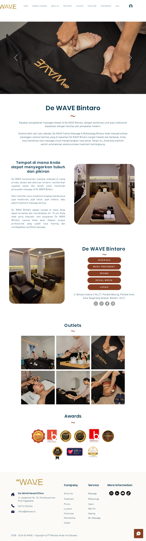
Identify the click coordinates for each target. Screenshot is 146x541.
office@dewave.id (26, 511)
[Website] (113, 303)
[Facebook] (107, 303)
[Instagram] (101, 303)
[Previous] (16, 58)
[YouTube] (123, 493)
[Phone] (13, 506)
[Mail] (13, 512)
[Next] (130, 58)
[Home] (13, 494)
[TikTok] (128, 493)
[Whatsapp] (96, 303)
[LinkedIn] (117, 493)
